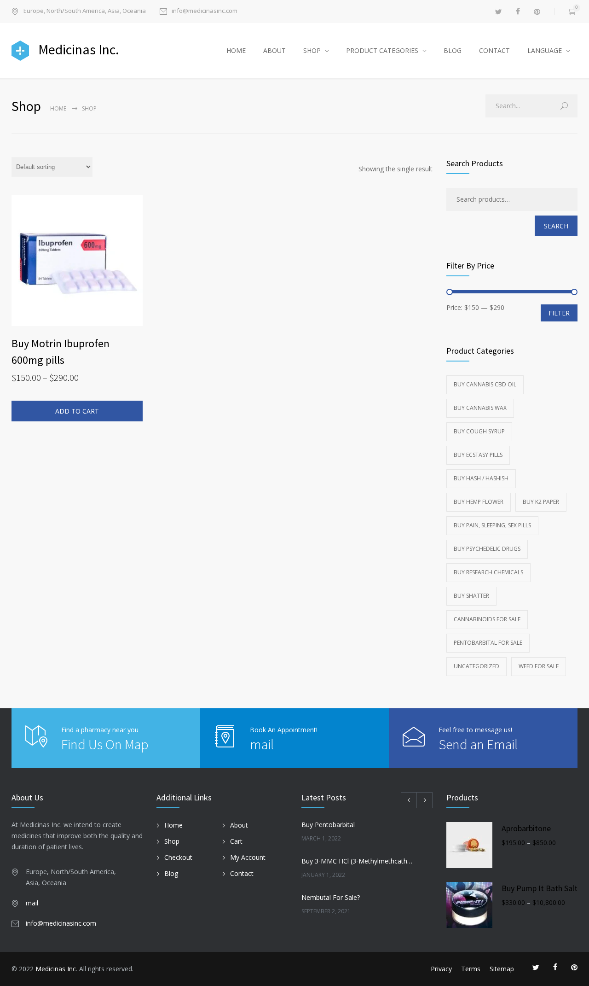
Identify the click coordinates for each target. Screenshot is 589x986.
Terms (470, 968)
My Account (248, 857)
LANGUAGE (544, 50)
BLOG (453, 50)
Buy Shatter (471, 596)
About (239, 825)
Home (58, 108)
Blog (171, 873)
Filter (559, 313)
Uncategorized (476, 666)
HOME (236, 50)
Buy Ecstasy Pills (478, 455)
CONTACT (494, 50)
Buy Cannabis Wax (480, 408)
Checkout (178, 857)
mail (262, 744)
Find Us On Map (105, 744)
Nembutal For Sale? (330, 897)
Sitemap (502, 968)
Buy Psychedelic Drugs (487, 549)
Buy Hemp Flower (478, 502)
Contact (242, 873)
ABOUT (274, 50)
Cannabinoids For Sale (487, 619)
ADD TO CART (77, 411)
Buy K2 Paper (541, 502)
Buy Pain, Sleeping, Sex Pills (492, 525)
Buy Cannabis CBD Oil (485, 384)
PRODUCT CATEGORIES (382, 50)
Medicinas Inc (55, 968)
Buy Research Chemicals (488, 572)
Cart (236, 841)
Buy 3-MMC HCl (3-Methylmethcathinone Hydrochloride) (357, 861)
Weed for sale (539, 666)
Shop (171, 841)
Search (556, 226)
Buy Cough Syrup (479, 431)
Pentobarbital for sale (488, 643)
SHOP (312, 50)
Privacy (441, 968)
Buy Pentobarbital (328, 824)
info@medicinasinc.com (204, 11)
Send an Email (478, 744)
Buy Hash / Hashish (481, 478)
